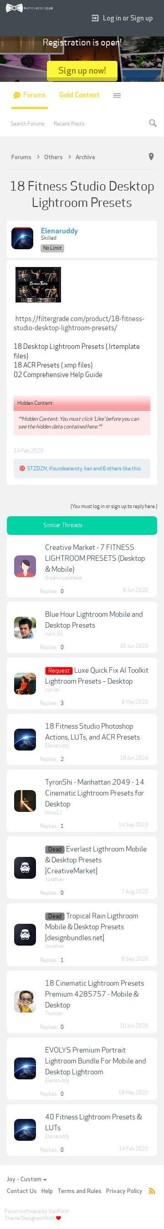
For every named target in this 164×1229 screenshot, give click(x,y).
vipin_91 (54, 634)
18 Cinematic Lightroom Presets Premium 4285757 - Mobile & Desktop (94, 994)
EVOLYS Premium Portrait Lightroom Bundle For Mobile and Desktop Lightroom (95, 1061)
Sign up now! (82, 70)
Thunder (54, 1014)
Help (47, 1191)
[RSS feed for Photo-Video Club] (152, 1191)
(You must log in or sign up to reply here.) (114, 506)
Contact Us (22, 1191)
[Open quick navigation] (151, 157)
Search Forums (27, 124)
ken (88, 468)
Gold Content (79, 95)
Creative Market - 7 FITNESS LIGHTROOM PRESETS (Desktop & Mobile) (95, 558)
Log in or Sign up (128, 18)
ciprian (52, 690)
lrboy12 (53, 813)
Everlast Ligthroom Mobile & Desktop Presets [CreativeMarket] (96, 860)
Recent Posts (69, 124)
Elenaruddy (59, 231)
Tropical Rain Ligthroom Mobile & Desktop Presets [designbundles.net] (91, 927)
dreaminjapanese (63, 578)
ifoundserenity (65, 468)
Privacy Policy (124, 1191)
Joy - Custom (24, 1179)
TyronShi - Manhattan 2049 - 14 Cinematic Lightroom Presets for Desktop (94, 793)
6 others (112, 468)
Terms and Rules (79, 1191)
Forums (34, 95)
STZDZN (37, 468)
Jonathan (54, 879)
